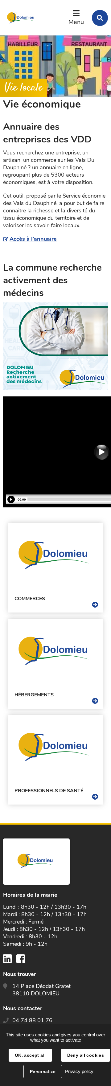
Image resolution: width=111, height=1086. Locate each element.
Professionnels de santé (48, 791)
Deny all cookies (85, 1055)
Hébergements (34, 695)
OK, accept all (30, 1055)
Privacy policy (79, 1071)
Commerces (29, 599)
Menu (76, 22)
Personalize (43, 1071)
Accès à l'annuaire (33, 239)
